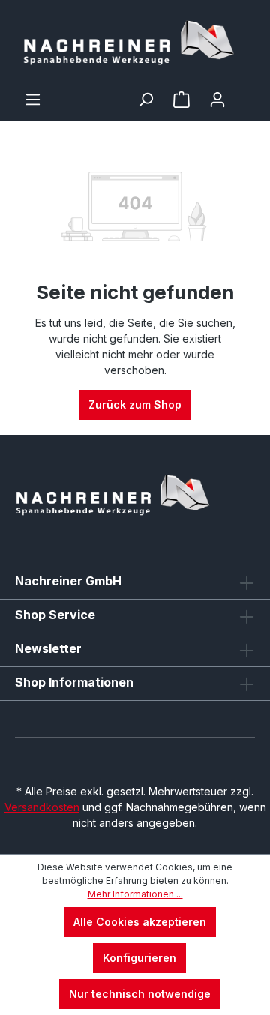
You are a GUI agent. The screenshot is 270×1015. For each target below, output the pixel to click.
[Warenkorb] (245, 94)
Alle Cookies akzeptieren (140, 921)
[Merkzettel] (182, 100)
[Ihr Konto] (218, 100)
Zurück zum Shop (135, 404)
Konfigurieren (139, 957)
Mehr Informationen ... (135, 894)
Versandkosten (42, 807)
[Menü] (33, 100)
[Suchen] (146, 100)
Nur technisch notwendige (140, 993)
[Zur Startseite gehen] (135, 45)
